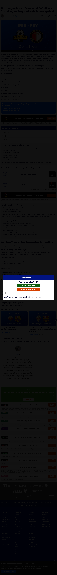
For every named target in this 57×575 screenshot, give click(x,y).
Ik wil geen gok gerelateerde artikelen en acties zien (21, 293)
